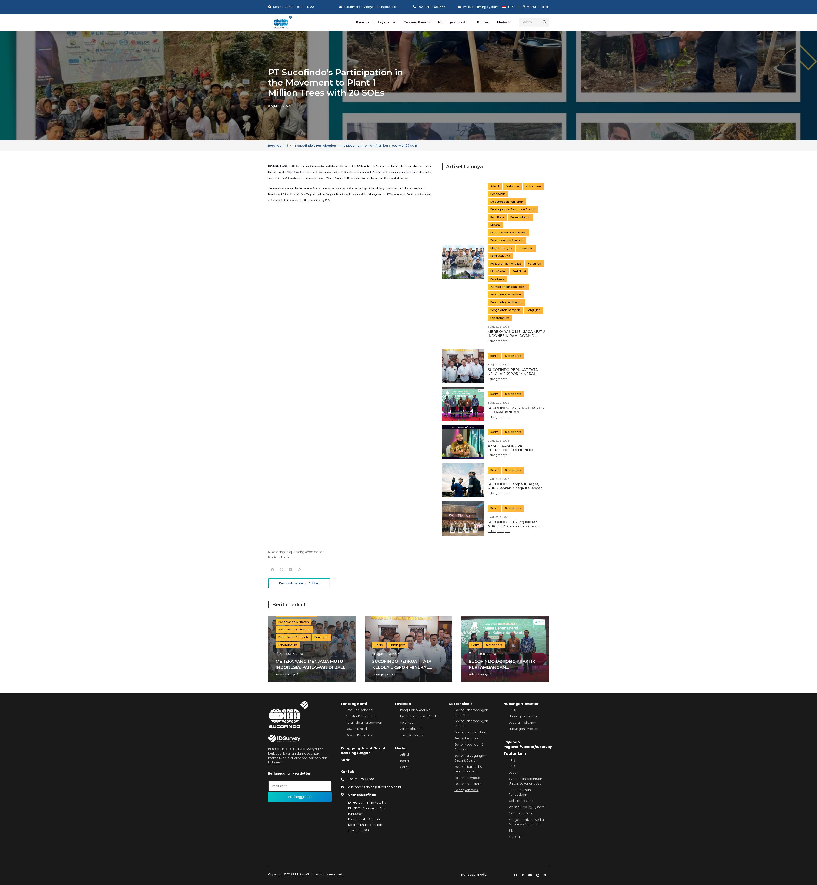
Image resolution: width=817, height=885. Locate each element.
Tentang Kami (354, 703)
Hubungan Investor (521, 703)
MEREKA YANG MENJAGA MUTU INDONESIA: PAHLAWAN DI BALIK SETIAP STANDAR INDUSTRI (516, 338)
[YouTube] (530, 875)
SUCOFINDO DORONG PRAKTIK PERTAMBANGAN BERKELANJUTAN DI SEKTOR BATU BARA (516, 414)
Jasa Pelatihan (411, 729)
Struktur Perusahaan (361, 716)
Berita (404, 761)
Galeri (404, 767)
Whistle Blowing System (526, 807)
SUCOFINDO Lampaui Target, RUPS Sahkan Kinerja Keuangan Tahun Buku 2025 (515, 488)
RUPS (512, 710)
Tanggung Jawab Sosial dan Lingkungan (363, 750)
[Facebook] (515, 875)
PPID (512, 766)
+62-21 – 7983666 (361, 779)
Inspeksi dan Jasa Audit (418, 716)
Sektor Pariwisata (467, 778)
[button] (508, 7)
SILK (511, 830)
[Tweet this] (281, 570)
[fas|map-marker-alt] (344, 795)
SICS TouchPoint (521, 813)
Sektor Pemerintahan (470, 732)
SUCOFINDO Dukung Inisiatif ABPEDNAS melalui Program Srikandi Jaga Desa (512, 526)
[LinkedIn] (545, 875)
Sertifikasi (407, 722)
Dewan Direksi (356, 729)
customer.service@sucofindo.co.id (374, 787)
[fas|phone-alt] (344, 779)
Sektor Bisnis (460, 703)
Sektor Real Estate (467, 784)
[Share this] (272, 570)
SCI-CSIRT (516, 837)
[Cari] (545, 22)
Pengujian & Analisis (415, 710)
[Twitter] (523, 875)
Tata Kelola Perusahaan (364, 722)
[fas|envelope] (344, 787)
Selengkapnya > (466, 790)
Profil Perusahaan (359, 710)
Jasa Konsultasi (412, 735)
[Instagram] (537, 875)
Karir (345, 760)
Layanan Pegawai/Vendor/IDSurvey (528, 744)
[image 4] (282, 22)
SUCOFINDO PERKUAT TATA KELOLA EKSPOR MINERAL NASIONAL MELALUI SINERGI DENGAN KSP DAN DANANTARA (516, 376)
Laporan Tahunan (522, 722)
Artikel (404, 754)
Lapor (513, 772)
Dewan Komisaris (359, 735)
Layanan (403, 703)
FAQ (512, 760)
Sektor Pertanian (466, 738)
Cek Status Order (522, 801)
